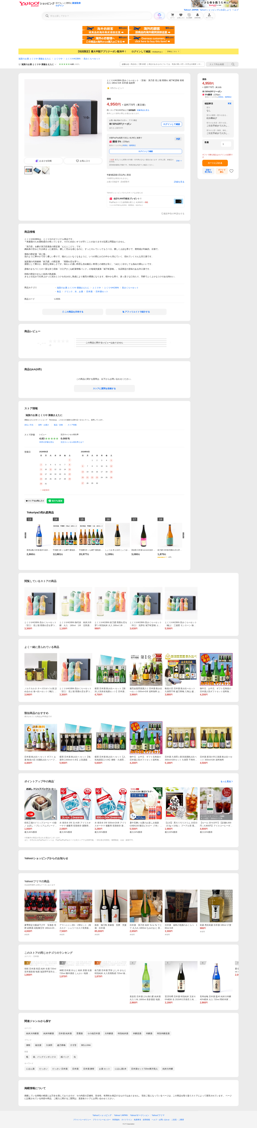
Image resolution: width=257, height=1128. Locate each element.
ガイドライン (126, 1120)
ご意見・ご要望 (177, 1120)
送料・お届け (43, 425)
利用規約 (116, 1120)
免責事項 (137, 1120)
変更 (229, 103)
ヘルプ (235, 10)
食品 (59, 291)
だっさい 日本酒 (60, 1069)
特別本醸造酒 (163, 1033)
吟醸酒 (149, 1033)
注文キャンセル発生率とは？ (72, 442)
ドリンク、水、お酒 (73, 291)
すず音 (73, 1045)
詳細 (178, 161)
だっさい (43, 1069)
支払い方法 (28, 425)
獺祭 (28, 1045)
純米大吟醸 (168, 1069)
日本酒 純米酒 (65, 1033)
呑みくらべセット (92, 58)
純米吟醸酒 (48, 1033)
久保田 (49, 1045)
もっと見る (226, 781)
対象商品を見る (143, 110)
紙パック (65, 1057)
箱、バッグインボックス (44, 1057)
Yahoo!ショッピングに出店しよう (215, 10)
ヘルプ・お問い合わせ (161, 1120)
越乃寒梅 (61, 1045)
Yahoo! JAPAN (191, 10)
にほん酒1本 (120, 1069)
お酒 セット (104, 1069)
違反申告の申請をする (174, 213)
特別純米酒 (123, 1033)
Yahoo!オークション (139, 1115)
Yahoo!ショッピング (102, 1115)
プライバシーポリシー (82, 1120)
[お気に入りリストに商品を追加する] (231, 171)
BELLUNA (86, 1045)
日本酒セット (102, 291)
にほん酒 (30, 1069)
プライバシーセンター (102, 1120)
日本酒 (89, 291)
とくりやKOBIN (73, 58)
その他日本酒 (93, 1033)
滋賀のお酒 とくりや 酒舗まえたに (34, 58)
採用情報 (146, 1120)
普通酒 (79, 1033)
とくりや (58, 58)
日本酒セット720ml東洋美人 (144, 1069)
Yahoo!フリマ (158, 1115)
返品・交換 (58, 425)
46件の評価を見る (46, 442)
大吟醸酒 (109, 1033)
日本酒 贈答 (88, 1069)
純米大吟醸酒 (32, 1033)
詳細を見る (179, 182)
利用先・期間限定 (129, 145)
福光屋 (38, 1045)
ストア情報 (72, 425)
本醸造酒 (137, 1033)
